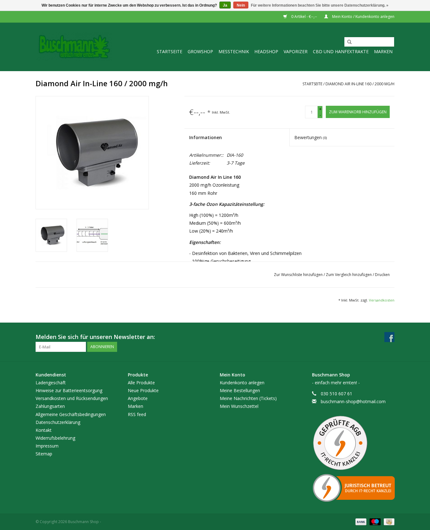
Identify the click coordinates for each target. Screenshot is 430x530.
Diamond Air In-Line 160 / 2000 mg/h (359, 84)
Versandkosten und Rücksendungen (72, 398)
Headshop (266, 51)
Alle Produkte (141, 383)
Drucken (382, 274)
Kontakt (44, 430)
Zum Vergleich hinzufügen (349, 274)
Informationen (205, 137)
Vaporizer (296, 51)
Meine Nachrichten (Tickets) (248, 398)
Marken (383, 51)
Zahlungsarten (50, 406)
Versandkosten (381, 300)
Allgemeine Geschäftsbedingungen (71, 414)
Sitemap (44, 454)
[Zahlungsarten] (360, 521)
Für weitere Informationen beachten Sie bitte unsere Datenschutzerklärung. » (319, 5)
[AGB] (353, 443)
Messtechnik (233, 51)
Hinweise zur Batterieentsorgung (69, 390)
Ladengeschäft (51, 383)
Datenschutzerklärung (58, 422)
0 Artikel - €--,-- (304, 16)
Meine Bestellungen (240, 390)
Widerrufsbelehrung (55, 438)
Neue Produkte (143, 390)
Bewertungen (310, 137)
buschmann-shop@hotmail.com (353, 401)
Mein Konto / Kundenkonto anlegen (362, 16)
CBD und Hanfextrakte (341, 51)
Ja (225, 5)
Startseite (169, 51)
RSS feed (137, 414)
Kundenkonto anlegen (242, 383)
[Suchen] (347, 42)
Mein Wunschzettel (239, 406)
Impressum (47, 446)
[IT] (353, 487)
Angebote (138, 398)
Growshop (200, 51)
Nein (241, 5)
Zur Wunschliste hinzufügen (299, 274)
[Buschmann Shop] (74, 46)
